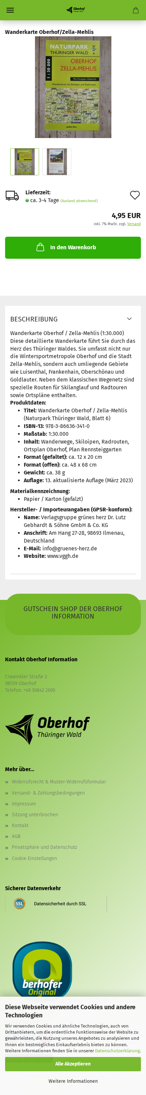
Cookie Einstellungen (34, 858)
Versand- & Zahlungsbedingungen (48, 793)
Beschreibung (34, 319)
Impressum (24, 804)
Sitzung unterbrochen (35, 815)
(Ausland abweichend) (79, 201)
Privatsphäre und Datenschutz (44, 847)
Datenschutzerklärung (117, 1050)
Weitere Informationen (73, 1081)
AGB (16, 836)
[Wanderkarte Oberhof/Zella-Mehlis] (73, 86)
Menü (10, 10)
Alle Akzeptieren (73, 1064)
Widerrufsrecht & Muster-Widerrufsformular (59, 782)
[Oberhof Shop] (73, 10)
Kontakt (20, 825)
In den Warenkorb (73, 247)
